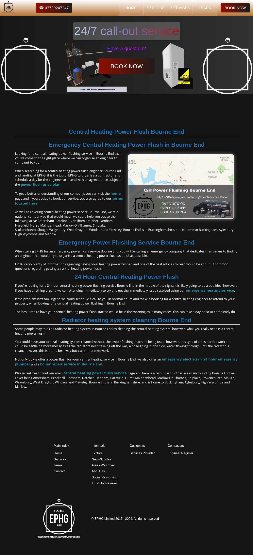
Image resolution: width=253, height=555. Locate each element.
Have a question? (126, 48)
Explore (97, 453)
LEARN (205, 8)
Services (60, 459)
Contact (59, 471)
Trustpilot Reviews (105, 483)
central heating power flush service (95, 373)
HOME (131, 8)
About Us (98, 471)
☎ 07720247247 (54, 8)
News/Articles (101, 459)
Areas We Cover (103, 465)
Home (58, 453)
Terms (58, 465)
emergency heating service (210, 290)
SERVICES (180, 8)
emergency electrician (182, 359)
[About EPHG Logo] (60, 537)
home (115, 193)
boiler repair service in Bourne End (71, 364)
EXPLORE (156, 8)
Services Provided (142, 453)
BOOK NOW (235, 8)
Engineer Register (180, 453)
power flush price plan (40, 184)
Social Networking (104, 477)
